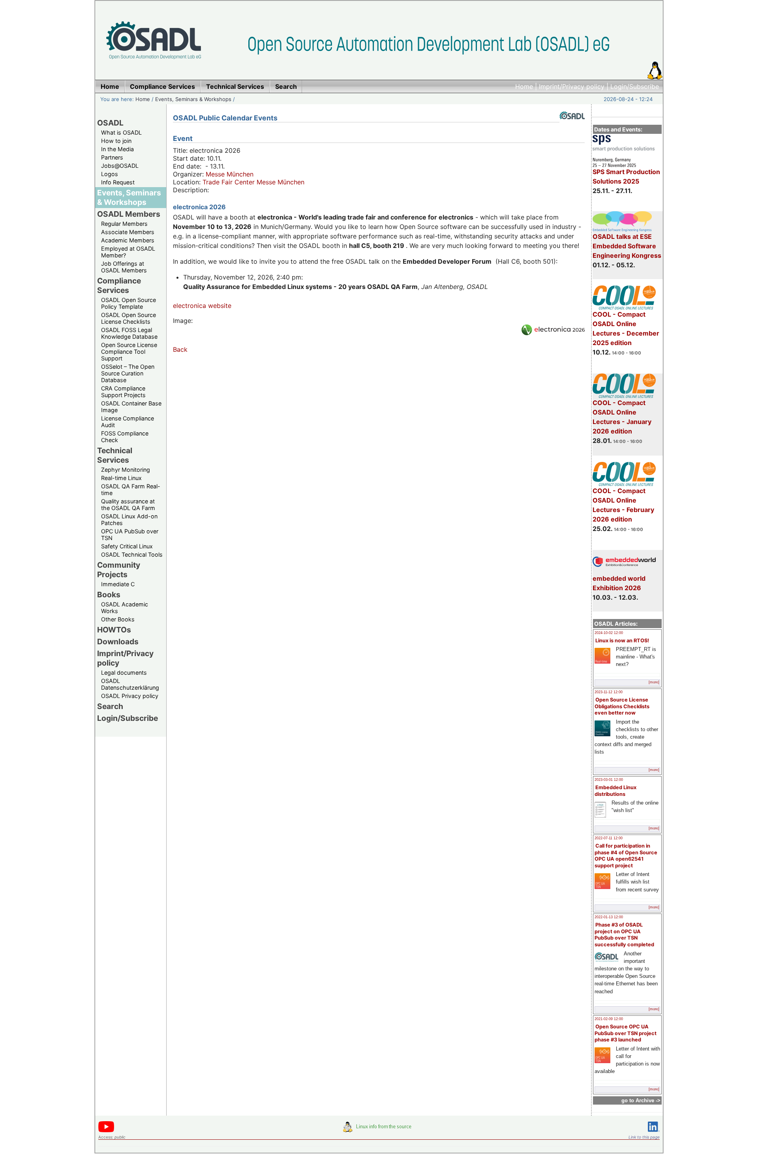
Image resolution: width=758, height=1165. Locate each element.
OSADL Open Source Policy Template (128, 303)
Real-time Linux (121, 478)
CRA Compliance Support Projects (123, 391)
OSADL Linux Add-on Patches (129, 519)
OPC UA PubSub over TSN (129, 534)
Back (180, 349)
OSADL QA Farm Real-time (130, 489)
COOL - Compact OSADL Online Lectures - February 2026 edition (623, 505)
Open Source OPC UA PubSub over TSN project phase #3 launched (626, 1033)
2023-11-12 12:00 (609, 692)
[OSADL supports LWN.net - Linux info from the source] (379, 1130)
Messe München (229, 174)
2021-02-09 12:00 (609, 1019)
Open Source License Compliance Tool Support (129, 351)
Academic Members (127, 240)
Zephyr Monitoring (125, 469)
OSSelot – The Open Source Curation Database (127, 373)
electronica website (202, 306)
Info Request (118, 182)
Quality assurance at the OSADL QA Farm (128, 504)
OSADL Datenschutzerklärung (130, 684)
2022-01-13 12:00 (609, 917)
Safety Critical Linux (127, 546)
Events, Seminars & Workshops (193, 99)
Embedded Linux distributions (615, 790)
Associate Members (127, 232)
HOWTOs (114, 629)
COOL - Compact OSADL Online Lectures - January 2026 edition (622, 417)
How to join (116, 140)
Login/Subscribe (634, 86)
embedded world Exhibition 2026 (619, 583)
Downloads (118, 641)
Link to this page (644, 1137)
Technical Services (114, 455)
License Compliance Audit (127, 421)
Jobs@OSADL (120, 165)
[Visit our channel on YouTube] (106, 1131)
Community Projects (118, 569)
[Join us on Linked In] (654, 1133)
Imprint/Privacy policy (571, 86)
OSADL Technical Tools (132, 554)
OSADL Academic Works (124, 607)
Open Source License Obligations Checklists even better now (622, 706)
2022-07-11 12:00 (609, 838)
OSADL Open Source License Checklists (128, 318)
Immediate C (118, 584)
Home (524, 86)
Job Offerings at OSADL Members (124, 267)
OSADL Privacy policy (129, 695)
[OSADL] (572, 125)
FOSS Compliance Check (124, 436)
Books (108, 594)
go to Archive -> (640, 1100)
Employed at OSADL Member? (128, 252)
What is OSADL (121, 132)
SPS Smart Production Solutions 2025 (626, 176)
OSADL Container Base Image (131, 406)
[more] (654, 682)
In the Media (117, 149)
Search (110, 706)
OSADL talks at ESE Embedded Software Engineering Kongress (627, 246)
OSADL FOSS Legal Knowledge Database (129, 333)
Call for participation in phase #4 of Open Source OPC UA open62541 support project (626, 856)
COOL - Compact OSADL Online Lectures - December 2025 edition (626, 328)
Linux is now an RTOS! (622, 640)
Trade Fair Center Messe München (253, 182)
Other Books (118, 619)
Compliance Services (119, 285)
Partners (112, 157)
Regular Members (124, 223)
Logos (109, 174)
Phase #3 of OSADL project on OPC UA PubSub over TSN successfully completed (624, 934)
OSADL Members (128, 214)
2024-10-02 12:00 (609, 633)
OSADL (110, 123)
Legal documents (124, 672)
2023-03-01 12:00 (609, 780)
